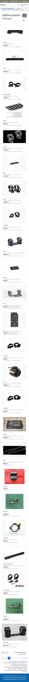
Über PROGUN (14, 1)
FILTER (24, 16)
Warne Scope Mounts (8, 563)
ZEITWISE (5, 225)
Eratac (4, 120)
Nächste (25, 658)
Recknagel (5, 642)
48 (19, 654)
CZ (3, 329)
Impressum (6, 676)
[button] (26, 4)
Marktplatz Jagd (6, 9)
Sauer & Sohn (6, 590)
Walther (5, 42)
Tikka (4, 68)
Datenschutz (13, 676)
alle (25, 654)
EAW (4, 460)
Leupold (5, 146)
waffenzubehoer (14, 9)
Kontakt (24, 676)
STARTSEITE (19, 8)
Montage (5, 486)
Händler (5, 1)
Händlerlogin (22, 679)
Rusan (4, 199)
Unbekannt (5, 537)
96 (22, 654)
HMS (4, 173)
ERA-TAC (5, 511)
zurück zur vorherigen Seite (8, 8)
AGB (19, 676)
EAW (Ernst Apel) (7, 94)
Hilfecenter (24, 1)
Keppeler (5, 616)
